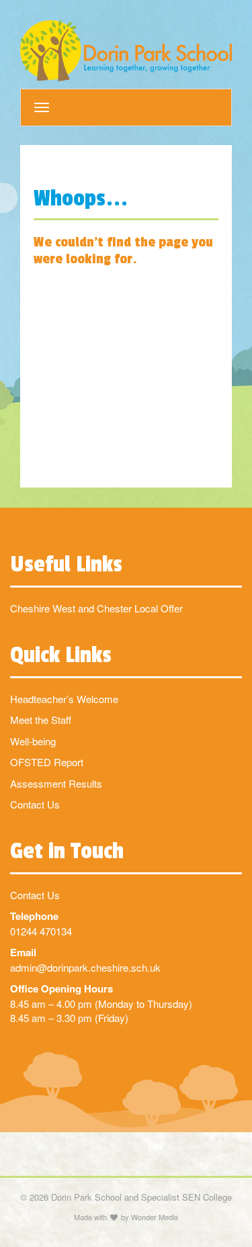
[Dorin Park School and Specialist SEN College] (126, 50)
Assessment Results (56, 783)
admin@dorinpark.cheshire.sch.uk (85, 967)
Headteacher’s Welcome (64, 699)
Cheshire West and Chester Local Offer (96, 608)
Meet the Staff (40, 719)
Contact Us (35, 804)
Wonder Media (154, 1216)
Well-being (33, 741)
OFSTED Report (46, 762)
